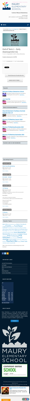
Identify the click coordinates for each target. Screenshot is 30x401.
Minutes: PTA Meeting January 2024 (12, 119)
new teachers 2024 (15, 234)
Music (13, 232)
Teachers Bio (11, 241)
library (4, 229)
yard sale (13, 243)
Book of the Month (21, 224)
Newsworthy (6, 234)
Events (8, 226)
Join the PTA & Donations (7, 263)
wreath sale (8, 243)
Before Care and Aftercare (7, 267)
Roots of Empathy (13, 237)
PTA (8, 236)
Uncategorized (15, 29)
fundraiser (5, 227)
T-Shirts (22, 239)
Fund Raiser (18, 226)
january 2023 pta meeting (21, 227)
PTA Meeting (14, 236)
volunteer (4, 243)
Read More (15, 320)
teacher (26, 239)
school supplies (12, 239)
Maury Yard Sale (22, 230)
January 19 (14, 227)
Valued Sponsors (5, 271)
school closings (20, 61)
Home (10, 29)
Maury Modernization (11, 230)
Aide (9, 224)
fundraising (10, 227)
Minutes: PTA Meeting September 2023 (13, 134)
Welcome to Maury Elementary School (13, 91)
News (16, 232)
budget (4, 226)
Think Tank (24, 241)
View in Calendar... (6, 170)
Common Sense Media (6, 272)
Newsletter (22, 232)
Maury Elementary (21, 54)
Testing (19, 241)
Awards (11, 224)
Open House (23, 234)
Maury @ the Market (10, 229)
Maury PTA (17, 230)
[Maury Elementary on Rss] (8, 253)
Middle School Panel (8, 232)
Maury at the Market (20, 229)
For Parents (4, 265)
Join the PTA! (6, 99)
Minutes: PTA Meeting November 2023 (13, 127)
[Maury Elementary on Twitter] (5, 253)
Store (3, 269)
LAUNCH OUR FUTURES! (15, 80)
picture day (5, 236)
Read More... (22, 94)
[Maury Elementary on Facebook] (3, 253)
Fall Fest (12, 226)
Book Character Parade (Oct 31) (15, 75)
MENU (4, 24)
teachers (4, 241)
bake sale (14, 224)
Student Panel (19, 239)
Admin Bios (5, 224)
